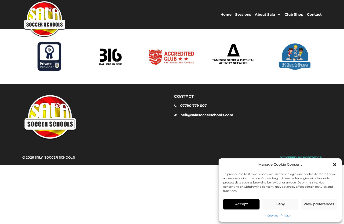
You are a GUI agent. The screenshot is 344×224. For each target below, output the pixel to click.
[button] (334, 164)
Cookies (272, 215)
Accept (241, 204)
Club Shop (294, 14)
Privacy (286, 215)
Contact (314, 14)
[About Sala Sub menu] (279, 14)
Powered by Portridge (301, 157)
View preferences (319, 204)
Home (225, 14)
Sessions (243, 14)
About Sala (265, 14)
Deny (280, 204)
